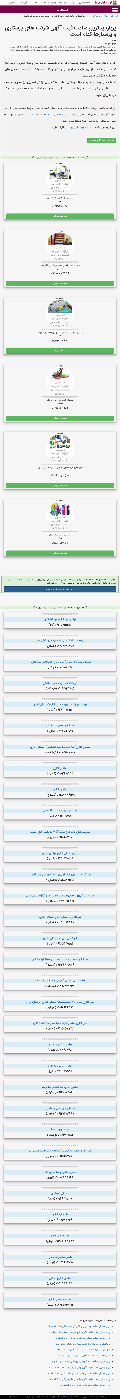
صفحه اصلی (84, 3)
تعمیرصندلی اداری (60, 1235)
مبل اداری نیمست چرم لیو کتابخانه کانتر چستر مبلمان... (60, 1151)
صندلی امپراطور (60, 1193)
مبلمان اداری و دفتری (60, 1044)
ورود (72, 3)
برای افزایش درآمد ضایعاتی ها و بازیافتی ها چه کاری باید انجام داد (79, 1373)
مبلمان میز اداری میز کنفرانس (60, 619)
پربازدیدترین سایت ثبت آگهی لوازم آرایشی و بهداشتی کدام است (79, 1368)
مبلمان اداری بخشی (60, 1278)
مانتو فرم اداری (60, 1214)
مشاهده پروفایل (60, 216)
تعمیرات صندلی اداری (60, 1299)
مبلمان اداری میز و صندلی (60, 1108)
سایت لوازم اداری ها (61, 1397)
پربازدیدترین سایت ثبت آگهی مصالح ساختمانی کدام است (82, 1344)
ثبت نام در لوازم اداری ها (55, 3)
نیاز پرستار (61, 115)
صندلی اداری (60, 768)
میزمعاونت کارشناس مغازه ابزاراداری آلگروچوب (60, 640)
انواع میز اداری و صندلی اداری (60, 938)
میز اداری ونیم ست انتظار (60, 725)
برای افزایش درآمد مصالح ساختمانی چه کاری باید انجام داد (82, 1338)
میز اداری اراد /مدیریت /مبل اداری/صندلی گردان (60, 704)
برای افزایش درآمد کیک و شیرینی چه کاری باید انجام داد (83, 1350)
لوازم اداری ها (111, 16)
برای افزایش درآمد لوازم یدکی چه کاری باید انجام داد (85, 1385)
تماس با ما (10, 3)
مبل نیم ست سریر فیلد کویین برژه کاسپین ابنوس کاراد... (60, 874)
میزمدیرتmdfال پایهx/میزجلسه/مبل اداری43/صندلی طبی (60, 895)
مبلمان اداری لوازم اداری (60, 1066)
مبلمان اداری (60, 789)
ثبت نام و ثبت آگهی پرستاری (79, 127)
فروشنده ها (62, 10)
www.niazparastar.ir (40, 115)
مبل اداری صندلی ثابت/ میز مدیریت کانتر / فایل (60, 1023)
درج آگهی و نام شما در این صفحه (60, 589)
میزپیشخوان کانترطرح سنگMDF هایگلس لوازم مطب (60, 832)
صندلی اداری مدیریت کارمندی (60, 810)
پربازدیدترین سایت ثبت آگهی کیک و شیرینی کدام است (84, 1356)
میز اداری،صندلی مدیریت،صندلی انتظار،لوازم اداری (60, 959)
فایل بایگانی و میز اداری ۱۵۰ (60, 1172)
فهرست (36, 3)
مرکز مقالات (97, 16)
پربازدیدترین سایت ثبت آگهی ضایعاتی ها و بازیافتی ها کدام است (79, 1379)
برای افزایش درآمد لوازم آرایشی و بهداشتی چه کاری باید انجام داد (79, 1362)
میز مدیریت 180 (60, 1129)
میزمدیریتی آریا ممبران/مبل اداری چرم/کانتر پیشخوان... (60, 662)
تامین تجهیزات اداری (60, 1257)
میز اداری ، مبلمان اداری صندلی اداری (60, 917)
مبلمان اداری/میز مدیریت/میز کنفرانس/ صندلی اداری (60, 747)
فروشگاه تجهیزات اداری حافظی (60, 683)
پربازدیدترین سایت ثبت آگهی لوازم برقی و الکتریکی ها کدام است (79, 1332)
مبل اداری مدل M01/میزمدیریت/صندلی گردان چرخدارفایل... (60, 1002)
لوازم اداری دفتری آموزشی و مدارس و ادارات (60, 980)
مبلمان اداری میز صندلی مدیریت (60, 1087)
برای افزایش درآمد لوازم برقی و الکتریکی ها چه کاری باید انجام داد (79, 1326)
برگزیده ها (24, 3)
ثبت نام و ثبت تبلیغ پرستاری (101, 140)
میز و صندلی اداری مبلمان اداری (60, 853)
